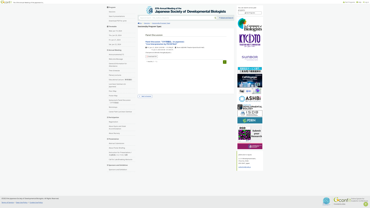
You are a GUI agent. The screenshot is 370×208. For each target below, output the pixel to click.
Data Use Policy (21, 202)
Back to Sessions (146, 96)
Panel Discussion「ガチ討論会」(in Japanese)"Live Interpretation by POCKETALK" (164, 43)
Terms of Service (8, 202)
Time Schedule (114, 71)
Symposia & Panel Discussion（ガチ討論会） (120, 101)
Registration (113, 122)
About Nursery (114, 133)
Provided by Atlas (339, 204)
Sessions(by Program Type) (161, 23)
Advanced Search (227, 18)
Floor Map (112, 91)
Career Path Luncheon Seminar (120, 112)
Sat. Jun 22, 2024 (115, 44)
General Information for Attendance (118, 64)
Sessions (112, 12)
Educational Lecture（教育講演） (121, 80)
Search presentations (117, 16)
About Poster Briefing (117, 148)
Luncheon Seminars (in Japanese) (117, 85)
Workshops (113, 107)
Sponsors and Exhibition (118, 170)
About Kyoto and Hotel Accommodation (117, 127)
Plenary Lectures (115, 75)
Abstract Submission (116, 143)
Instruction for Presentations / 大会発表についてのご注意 (120, 153)
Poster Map (113, 96)
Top (140, 23)
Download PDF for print (118, 21)
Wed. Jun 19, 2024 (115, 31)
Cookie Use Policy (36, 202)
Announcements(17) (116, 54)
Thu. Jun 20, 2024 (115, 35)
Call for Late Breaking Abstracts (120, 159)
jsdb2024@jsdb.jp (244, 167)
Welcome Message (116, 59)
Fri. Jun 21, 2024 (114, 40)
